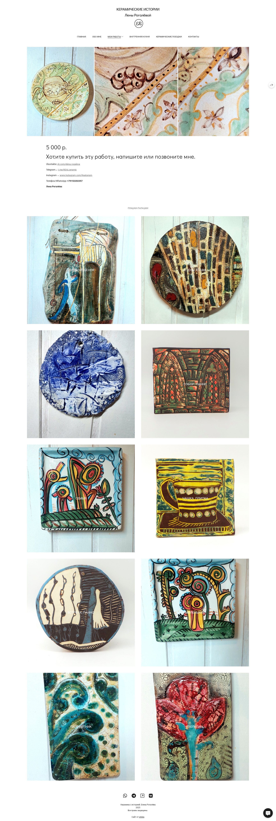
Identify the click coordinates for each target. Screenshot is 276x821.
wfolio (141, 817)
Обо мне (96, 36)
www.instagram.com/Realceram (76, 175)
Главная (81, 36)
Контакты (193, 36)
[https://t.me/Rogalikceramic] (134, 795)
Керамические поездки (169, 36)
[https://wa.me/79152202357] (125, 795)
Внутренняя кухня (140, 36)
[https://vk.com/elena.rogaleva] (151, 795)
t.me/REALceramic (67, 169)
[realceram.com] (138, 18)
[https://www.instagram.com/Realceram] (142, 795)
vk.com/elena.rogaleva (68, 164)
